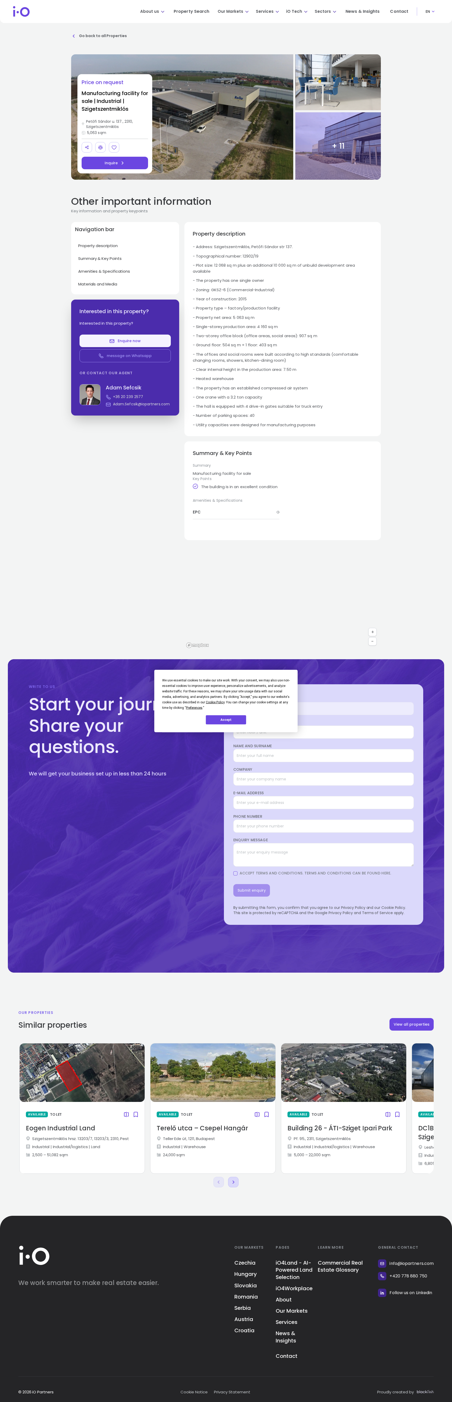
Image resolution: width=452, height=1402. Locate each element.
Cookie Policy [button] (215, 702)
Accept (226, 720)
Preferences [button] (194, 708)
